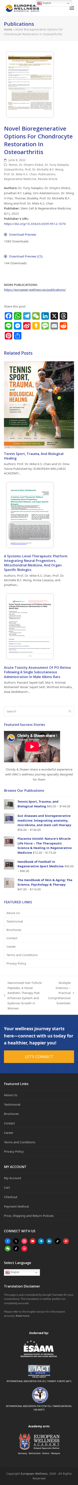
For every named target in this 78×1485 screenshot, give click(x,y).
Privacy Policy (16, 963)
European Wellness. (34, 1474)
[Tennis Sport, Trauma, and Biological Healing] (39, 404)
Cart (7, 1187)
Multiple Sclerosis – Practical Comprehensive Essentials (59, 993)
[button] (71, 8)
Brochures (13, 930)
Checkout (10, 1197)
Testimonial (14, 921)
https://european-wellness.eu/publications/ (35, 290)
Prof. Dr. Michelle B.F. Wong (44, 169)
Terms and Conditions (22, 955)
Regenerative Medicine (20, 179)
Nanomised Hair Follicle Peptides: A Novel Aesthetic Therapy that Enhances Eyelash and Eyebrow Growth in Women (23, 995)
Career (11, 946)
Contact (11, 938)
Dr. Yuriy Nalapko (57, 165)
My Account (12, 1178)
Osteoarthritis (13, 169)
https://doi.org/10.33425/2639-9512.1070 (35, 224)
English (14, 1272)
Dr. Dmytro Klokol (31, 165)
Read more (22, 1316)
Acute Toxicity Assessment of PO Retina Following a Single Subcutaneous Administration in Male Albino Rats (37, 672)
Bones (13, 165)
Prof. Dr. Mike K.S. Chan (20, 174)
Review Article (47, 179)
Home (8, 29)
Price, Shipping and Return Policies (29, 1216)
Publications (46, 174)
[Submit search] (70, 711)
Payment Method (16, 1206)
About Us (13, 913)
